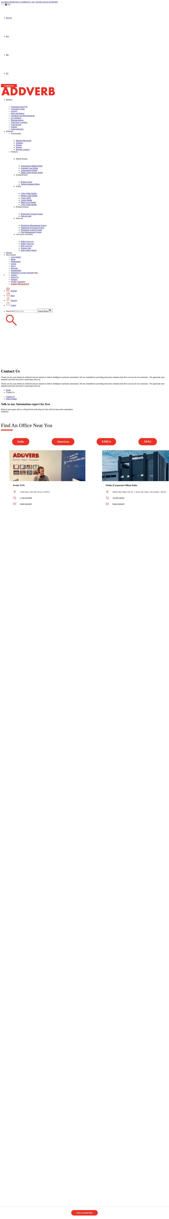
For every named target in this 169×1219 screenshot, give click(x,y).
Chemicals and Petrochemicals (23, 116)
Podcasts (14, 268)
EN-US (9, 18)
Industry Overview (18, 102)
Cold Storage (16, 125)
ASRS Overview (31, 189)
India (20, 441)
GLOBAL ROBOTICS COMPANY (16, 2)
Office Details (11, 399)
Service (9, 253)
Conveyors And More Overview (40, 237)
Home (8, 390)
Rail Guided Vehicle (29, 250)
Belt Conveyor (26, 246)
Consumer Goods (18, 109)
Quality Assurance (18, 282)
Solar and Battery (17, 113)
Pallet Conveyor (27, 241)
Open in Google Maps (84, 1213)
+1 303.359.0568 (26, 498)
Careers (14, 275)
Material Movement (23, 141)
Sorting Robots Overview (36, 177)
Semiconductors (17, 129)
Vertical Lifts (26, 248)
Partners (14, 279)
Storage (19, 147)
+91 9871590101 (118, 498)
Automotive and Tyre (19, 107)
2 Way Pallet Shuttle (29, 205)
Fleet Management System (31, 232)
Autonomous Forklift (29, 170)
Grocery (14, 111)
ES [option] (7, 73)
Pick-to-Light (26, 216)
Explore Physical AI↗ (20, 284)
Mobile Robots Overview (36, 161)
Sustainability (16, 270)
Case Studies (16, 257)
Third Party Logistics (19, 122)
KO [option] (7, 36)
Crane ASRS (26, 198)
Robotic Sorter (26, 182)
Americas (63, 441)
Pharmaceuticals (17, 120)
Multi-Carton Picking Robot (32, 173)
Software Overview (33, 221)
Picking (19, 145)
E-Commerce (16, 118)
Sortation (19, 143)
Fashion (14, 127)
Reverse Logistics (23, 149)
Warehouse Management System (33, 225)
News (13, 266)
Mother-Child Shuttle (29, 196)
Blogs (13, 259)
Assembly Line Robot (29, 168)
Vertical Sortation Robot (30, 184)
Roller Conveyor (27, 244)
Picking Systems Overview (37, 209)
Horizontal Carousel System (32, 214)
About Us (15, 277)
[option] (87, 36)
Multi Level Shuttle (28, 202)
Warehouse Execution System (32, 228)
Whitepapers (16, 261)
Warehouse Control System (31, 230)
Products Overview (28, 154)
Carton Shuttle (26, 200)
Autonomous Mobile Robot (31, 166)
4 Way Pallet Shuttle (29, 193)
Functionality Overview (31, 136)
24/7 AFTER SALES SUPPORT (45, 2)
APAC (148, 441)
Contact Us (9, 86)
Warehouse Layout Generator (22, 273)
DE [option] (7, 55)
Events (13, 264)
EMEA (106, 441)
